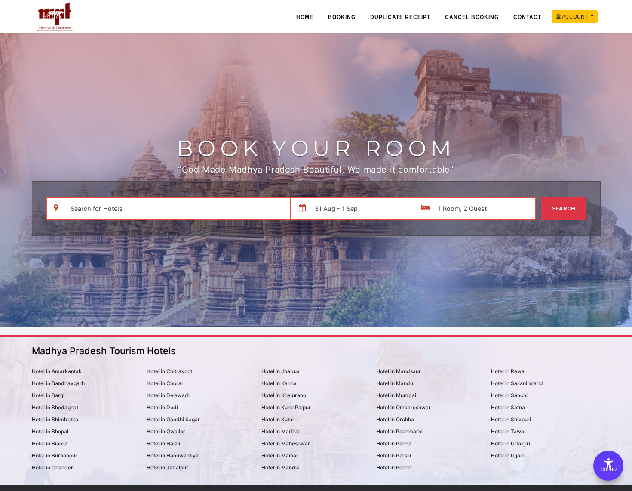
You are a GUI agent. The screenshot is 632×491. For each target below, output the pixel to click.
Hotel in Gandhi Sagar (173, 419)
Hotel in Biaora (49, 443)
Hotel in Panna (393, 443)
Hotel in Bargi (48, 395)
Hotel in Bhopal (50, 431)
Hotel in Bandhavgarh (58, 383)
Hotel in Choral (165, 383)
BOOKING (342, 17)
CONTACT (527, 17)
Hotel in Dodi (162, 407)
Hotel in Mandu (394, 383)
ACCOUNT (575, 17)
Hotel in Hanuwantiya (173, 455)
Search (564, 208)
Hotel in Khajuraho (283, 395)
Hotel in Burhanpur (54, 455)
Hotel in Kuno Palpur (286, 407)
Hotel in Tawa (507, 431)
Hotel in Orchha (395, 419)
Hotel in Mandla (280, 467)
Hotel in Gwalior (166, 431)
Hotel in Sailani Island (517, 383)
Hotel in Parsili (393, 455)
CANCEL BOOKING (472, 17)
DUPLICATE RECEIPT (400, 17)
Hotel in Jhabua (280, 371)
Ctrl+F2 (609, 469)
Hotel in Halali (163, 443)
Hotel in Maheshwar (285, 443)
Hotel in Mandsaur (398, 371)
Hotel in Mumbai (396, 395)
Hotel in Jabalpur (167, 467)
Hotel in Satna (508, 407)
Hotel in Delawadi (168, 395)
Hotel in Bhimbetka (55, 419)
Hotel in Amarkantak (57, 371)
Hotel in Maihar (279, 455)
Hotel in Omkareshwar (403, 407)
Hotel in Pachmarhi (399, 431)
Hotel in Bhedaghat (55, 407)
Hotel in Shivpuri (511, 419)
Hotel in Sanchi (509, 395)
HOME (304, 17)
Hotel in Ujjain (508, 455)
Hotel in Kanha (279, 383)
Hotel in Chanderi (53, 467)
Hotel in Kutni (277, 419)
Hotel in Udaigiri (510, 443)
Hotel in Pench (393, 467)
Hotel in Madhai (280, 431)
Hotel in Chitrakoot (169, 371)
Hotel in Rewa (508, 371)
